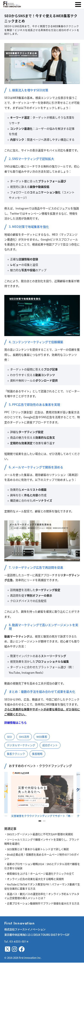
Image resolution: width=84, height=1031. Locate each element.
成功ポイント (50, 745)
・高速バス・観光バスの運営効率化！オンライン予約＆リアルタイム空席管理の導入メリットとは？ (41, 896)
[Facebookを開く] (22, 949)
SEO (9, 736)
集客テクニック (16, 754)
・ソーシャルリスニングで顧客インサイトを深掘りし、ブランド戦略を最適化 (41, 841)
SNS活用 (24, 736)
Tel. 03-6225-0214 (16, 941)
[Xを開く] (7, 949)
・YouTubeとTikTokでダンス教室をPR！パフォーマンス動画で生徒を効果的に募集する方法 (42, 886)
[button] (40, 821)
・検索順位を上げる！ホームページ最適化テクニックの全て (39, 873)
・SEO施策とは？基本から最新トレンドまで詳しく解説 (36, 849)
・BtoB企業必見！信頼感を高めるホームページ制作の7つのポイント (41, 856)
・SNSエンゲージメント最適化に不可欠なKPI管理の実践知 (38, 834)
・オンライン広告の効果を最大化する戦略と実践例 (34, 879)
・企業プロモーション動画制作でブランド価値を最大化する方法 (41, 903)
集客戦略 (37, 754)
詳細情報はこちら (15, 722)
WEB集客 (41, 736)
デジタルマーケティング (21, 745)
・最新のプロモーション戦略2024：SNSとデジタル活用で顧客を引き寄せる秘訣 (42, 866)
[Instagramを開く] (14, 949)
